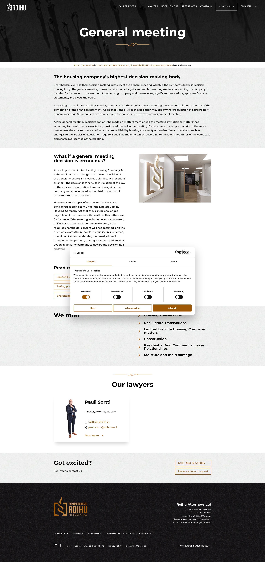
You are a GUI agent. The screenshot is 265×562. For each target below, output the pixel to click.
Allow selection (132, 308)
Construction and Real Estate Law (111, 65)
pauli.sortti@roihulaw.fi (102, 427)
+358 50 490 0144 (99, 422)
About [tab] (174, 262)
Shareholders (65, 295)
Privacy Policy (114, 546)
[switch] (117, 297)
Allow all (172, 308)
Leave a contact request (193, 471)
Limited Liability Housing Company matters (151, 65)
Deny (92, 308)
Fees (68, 546)
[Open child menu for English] (255, 6)
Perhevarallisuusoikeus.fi (193, 545)
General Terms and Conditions (89, 546)
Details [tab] (132, 262)
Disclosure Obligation (136, 546)
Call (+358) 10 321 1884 (191, 462)
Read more (92, 435)
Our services (88, 65)
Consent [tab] (91, 262)
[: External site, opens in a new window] (179, 253)
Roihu (77, 65)
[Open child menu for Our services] (140, 6)
